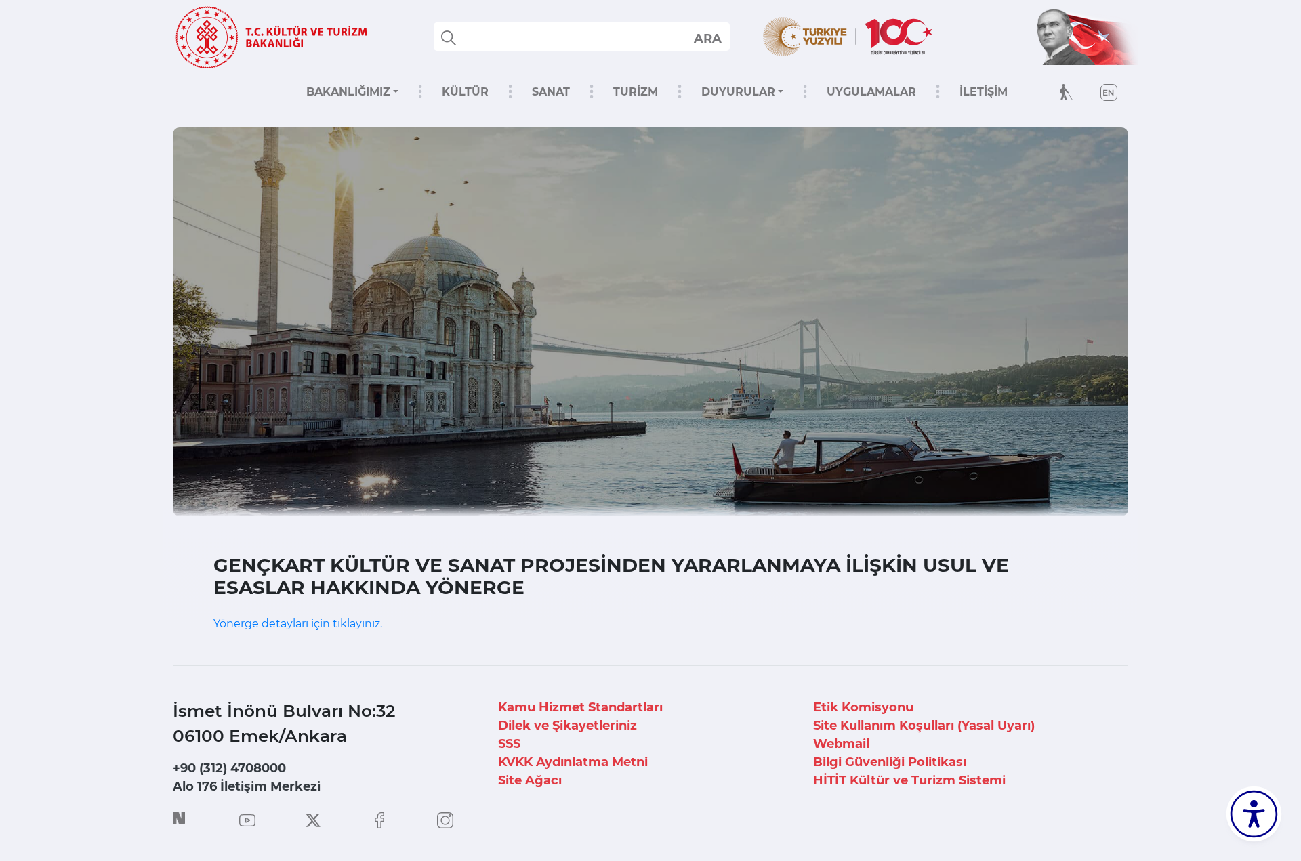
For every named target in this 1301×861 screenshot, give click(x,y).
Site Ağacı (530, 780)
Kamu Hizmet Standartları (580, 707)
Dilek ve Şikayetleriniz (567, 725)
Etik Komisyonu (863, 707)
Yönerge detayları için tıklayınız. (297, 623)
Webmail (841, 743)
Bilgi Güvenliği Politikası (889, 762)
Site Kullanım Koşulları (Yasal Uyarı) (924, 725)
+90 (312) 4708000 (229, 768)
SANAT (551, 91)
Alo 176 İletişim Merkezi (247, 786)
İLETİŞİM (983, 91)
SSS (509, 743)
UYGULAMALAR (871, 91)
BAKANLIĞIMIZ (348, 91)
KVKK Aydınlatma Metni (573, 762)
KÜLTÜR (465, 91)
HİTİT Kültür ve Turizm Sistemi (909, 780)
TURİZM (635, 91)
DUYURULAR (738, 91)
